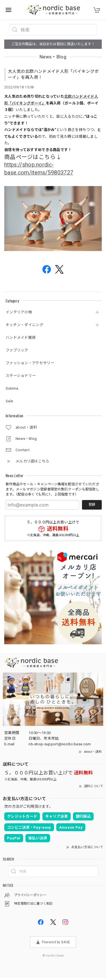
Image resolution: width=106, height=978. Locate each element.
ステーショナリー (21, 376)
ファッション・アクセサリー (30, 363)
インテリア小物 (19, 312)
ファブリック (17, 350)
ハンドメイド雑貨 (21, 337)
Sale (9, 401)
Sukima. (12, 388)
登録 (91, 505)
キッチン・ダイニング (24, 325)
